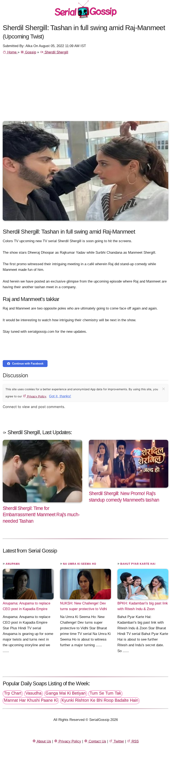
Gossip (30, 52)
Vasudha (33, 693)
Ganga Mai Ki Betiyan (65, 693)
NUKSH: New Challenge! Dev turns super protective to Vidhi (83, 606)
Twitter (118, 741)
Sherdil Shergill (56, 52)
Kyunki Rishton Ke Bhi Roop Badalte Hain (100, 700)
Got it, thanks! (60, 396)
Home (12, 52)
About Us (43, 741)
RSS (135, 741)
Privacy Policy (36, 396)
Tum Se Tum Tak (105, 693)
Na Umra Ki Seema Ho (79, 563)
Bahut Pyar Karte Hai (137, 563)
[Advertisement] (85, 89)
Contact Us (97, 741)
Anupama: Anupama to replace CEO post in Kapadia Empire (26, 606)
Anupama (13, 563)
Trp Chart (12, 693)
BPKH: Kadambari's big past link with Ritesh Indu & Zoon (142, 606)
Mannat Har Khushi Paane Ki (31, 700)
